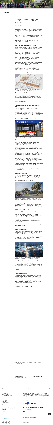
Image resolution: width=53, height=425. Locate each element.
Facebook (3, 411)
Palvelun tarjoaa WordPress (27, 422)
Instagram (4, 413)
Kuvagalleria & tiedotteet (39, 9)
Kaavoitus (13, 9)
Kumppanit (31, 9)
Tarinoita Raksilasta (5, 12)
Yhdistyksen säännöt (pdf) (27, 409)
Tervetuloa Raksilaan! (6, 9)
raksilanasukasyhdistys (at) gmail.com (8, 389)
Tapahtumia (20, 9)
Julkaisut (25, 9)
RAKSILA (7, 3)
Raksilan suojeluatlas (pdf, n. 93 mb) (8, 418)
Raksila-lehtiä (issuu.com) (6, 416)
